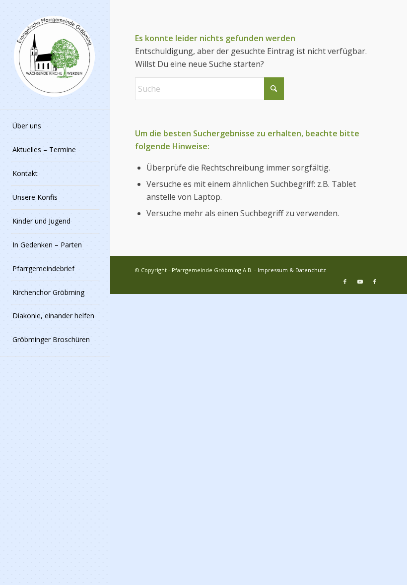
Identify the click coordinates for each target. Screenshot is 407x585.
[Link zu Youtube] (359, 281)
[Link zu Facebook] (345, 281)
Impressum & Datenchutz (292, 270)
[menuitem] (55, 126)
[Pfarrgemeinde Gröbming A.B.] (55, 55)
